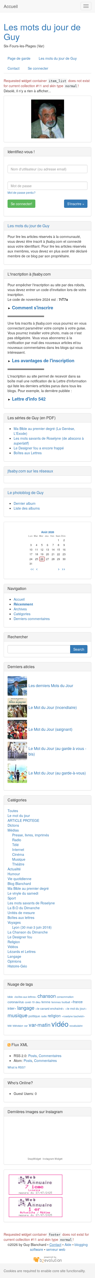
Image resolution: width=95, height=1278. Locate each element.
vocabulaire (76, 1025)
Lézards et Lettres (22, 951)
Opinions (14, 961)
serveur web (55, 1249)
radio (44, 1016)
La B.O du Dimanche (24, 907)
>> (63, 569)
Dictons (13, 825)
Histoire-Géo (17, 966)
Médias (13, 830)
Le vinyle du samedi (23, 893)
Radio (16, 839)
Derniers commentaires (32, 618)
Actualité (14, 868)
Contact (13, 68)
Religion (14, 941)
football (66, 1002)
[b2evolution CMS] (47, 1259)
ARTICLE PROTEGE (23, 820)
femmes (56, 1002)
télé (10, 1025)
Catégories (22, 613)
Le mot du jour (19, 815)
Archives (20, 608)
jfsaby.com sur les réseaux (30, 471)
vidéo (59, 1023)
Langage (14, 956)
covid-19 (30, 1002)
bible (10, 997)
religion (54, 1015)
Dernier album (25, 503)
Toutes (13, 810)
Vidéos (13, 946)
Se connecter (38, 68)
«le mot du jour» (76, 1008)
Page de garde (19, 58)
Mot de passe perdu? (22, 192)
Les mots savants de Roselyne (31, 902)
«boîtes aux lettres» (25, 997)
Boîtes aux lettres (21, 917)
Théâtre (18, 864)
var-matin (39, 1024)
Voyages (14, 922)
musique (18, 1015)
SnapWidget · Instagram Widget (45, 1159)
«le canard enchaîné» (49, 1008)
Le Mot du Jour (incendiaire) (52, 707)
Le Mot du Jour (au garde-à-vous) (57, 773)
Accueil (11, 6)
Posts (32, 1055)
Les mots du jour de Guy (42, 31)
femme (45, 1002)
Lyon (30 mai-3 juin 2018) (32, 927)
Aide (68, 1244)
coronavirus (16, 1002)
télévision (18, 1025)
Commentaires (50, 1055)
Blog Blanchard (19, 883)
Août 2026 (47, 532)
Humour (14, 873)
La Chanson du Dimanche (28, 932)
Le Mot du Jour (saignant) (50, 729)
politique (34, 1016)
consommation (65, 997)
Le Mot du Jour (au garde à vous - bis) (57, 751)
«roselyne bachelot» (73, 1016)
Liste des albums (27, 508)
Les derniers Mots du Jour (50, 685)
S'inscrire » (75, 203)
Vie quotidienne (19, 878)
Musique (18, 859)
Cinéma (18, 854)
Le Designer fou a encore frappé (39, 448)
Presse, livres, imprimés (30, 834)
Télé (15, 844)
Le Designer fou (20, 936)
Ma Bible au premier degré (28, 888)
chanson (47, 995)
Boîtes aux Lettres (28, 452)
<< (32, 569)
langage (25, 1007)
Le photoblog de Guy (26, 492)
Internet (18, 849)
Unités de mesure (21, 912)
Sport (12, 898)
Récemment (23, 604)
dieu (38, 1002)
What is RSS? (17, 1067)
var (26, 1025)
